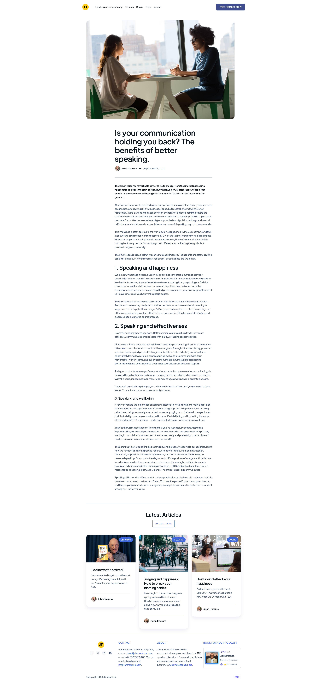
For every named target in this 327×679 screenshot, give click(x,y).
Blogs (148, 7)
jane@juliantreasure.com (140, 653)
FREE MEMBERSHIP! (230, 7)
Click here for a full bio (180, 664)
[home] (85, 7)
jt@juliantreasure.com (129, 664)
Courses (129, 7)
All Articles (163, 523)
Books (139, 7)
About (157, 7)
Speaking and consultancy (108, 7)
